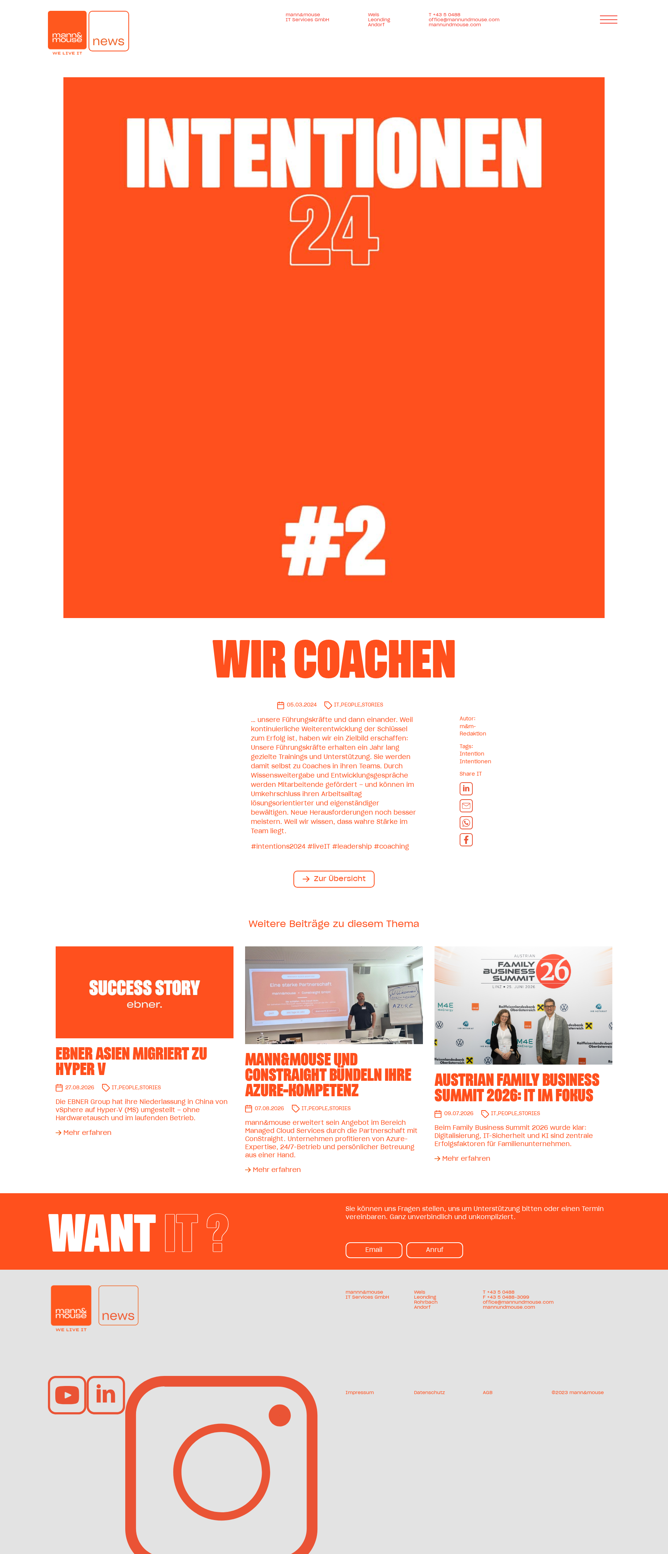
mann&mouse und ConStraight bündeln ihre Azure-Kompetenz (328, 1075)
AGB (487, 1392)
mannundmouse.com (455, 24)
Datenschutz (429, 1392)
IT (336, 705)
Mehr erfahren (87, 1132)
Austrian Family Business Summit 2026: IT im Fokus (517, 1087)
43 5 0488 (502, 1292)
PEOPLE (350, 705)
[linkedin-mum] (106, 1379)
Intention (472, 754)
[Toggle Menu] (610, 19)
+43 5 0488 (446, 14)
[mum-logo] (71, 1288)
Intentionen (475, 761)
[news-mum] (118, 1288)
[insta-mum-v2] (222, 1379)
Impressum (360, 1392)
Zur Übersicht (340, 879)
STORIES (372, 705)
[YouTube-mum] (67, 1379)
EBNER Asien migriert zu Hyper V (131, 1061)
